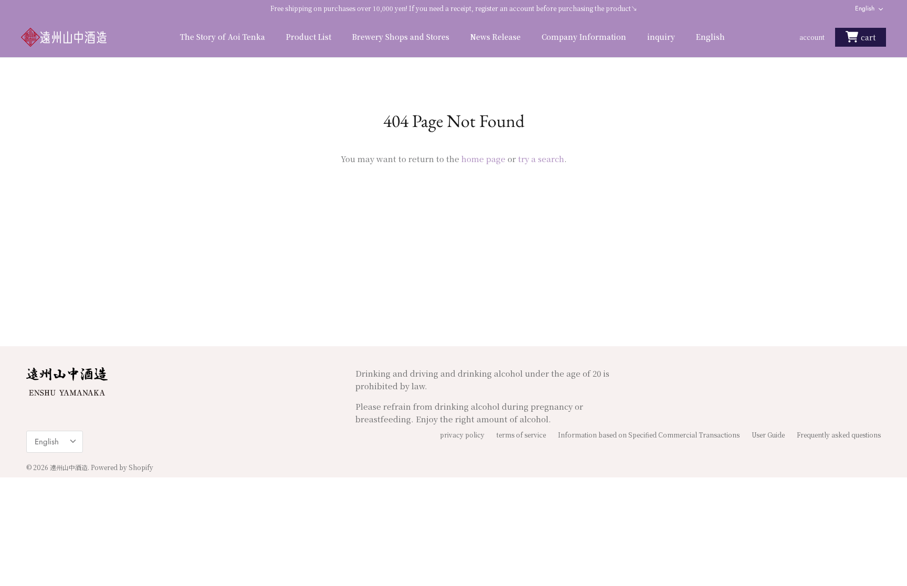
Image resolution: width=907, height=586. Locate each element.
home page (483, 158)
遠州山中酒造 (69, 467)
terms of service (521, 434)
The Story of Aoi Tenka (222, 36)
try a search (541, 158)
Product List (308, 36)
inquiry (661, 36)
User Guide (768, 434)
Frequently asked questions (839, 434)
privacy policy (462, 434)
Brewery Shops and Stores (400, 36)
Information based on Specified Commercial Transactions (649, 434)
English (864, 8)
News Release (495, 36)
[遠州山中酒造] (64, 37)
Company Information (584, 36)
